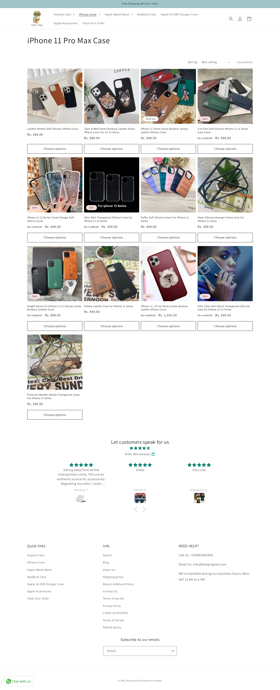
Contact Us (110, 591)
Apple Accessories (39, 591)
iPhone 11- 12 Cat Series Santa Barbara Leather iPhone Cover (164, 308)
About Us (109, 570)
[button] (64, 14)
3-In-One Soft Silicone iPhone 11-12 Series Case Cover (223, 130)
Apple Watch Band (39, 570)
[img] (140, 448)
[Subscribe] (172, 651)
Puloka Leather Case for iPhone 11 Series (108, 306)
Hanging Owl (133, 680)
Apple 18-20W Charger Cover (46, 584)
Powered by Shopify (151, 680)
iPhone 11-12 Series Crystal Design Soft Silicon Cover (50, 219)
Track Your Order (38, 598)
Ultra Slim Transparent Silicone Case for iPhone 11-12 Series (108, 219)
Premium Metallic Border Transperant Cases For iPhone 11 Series (53, 396)
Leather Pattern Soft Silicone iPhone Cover (52, 129)
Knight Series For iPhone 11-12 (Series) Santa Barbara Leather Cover (54, 308)
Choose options (55, 149)
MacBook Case (36, 577)
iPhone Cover (36, 562)
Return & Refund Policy (118, 584)
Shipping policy (113, 577)
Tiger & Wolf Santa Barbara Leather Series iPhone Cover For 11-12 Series (109, 130)
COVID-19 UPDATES (115, 613)
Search (107, 555)
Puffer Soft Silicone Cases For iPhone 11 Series (165, 219)
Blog (106, 562)
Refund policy (112, 627)
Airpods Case (35, 555)
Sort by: (193, 62)
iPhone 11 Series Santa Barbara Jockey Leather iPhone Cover (164, 130)
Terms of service (113, 598)
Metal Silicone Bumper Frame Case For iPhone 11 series (221, 219)
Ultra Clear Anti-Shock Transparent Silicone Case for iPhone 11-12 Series (224, 308)
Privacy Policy (112, 606)
